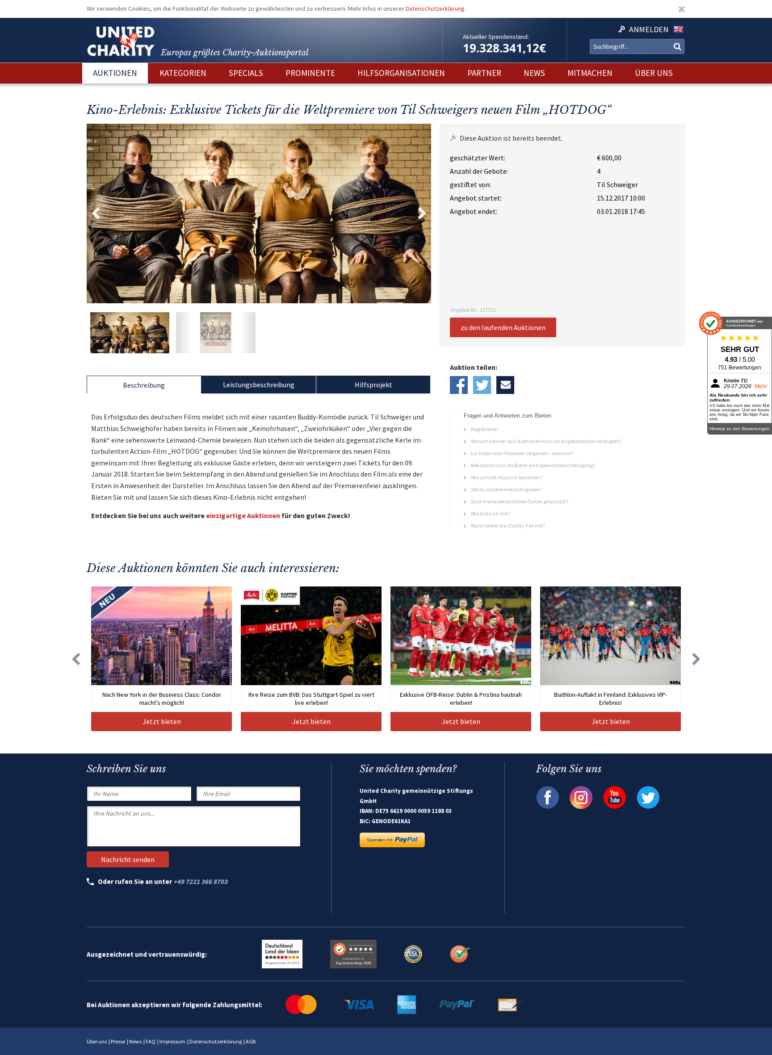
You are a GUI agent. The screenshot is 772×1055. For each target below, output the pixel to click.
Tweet (482, 385)
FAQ (150, 1041)
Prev (95, 213)
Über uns (97, 1041)
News (135, 1041)
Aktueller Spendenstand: (496, 36)
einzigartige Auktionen (243, 515)
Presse (118, 1041)
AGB (251, 1041)
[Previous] (75, 659)
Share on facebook (459, 385)
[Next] (696, 659)
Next (422, 213)
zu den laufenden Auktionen (503, 327)
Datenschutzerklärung (435, 8)
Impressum (172, 1041)
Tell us (505, 385)
